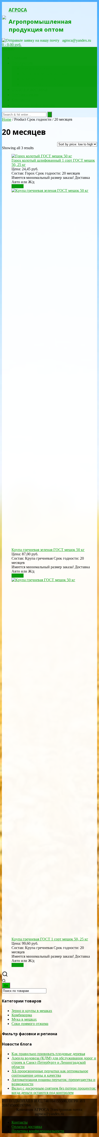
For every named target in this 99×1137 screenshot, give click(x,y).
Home (6, 119)
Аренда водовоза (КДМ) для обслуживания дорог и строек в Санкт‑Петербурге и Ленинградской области (54, 1062)
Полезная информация (33, 105)
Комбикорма (22, 1015)
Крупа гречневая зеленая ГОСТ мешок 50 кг (48, 550)
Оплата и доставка (29, 89)
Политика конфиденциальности (38, 1131)
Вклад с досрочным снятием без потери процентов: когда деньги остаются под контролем (54, 1090)
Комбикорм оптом (38, 78)
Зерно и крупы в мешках (44, 73)
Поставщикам (25, 94)
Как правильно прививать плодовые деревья (48, 1054)
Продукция (22, 63)
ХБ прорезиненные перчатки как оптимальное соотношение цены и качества (50, 1073)
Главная (19, 57)
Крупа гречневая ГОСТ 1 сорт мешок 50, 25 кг (50, 939)
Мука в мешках (35, 68)
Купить (18, 186)
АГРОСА (18, 10)
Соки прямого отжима (42, 84)
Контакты (21, 99)
